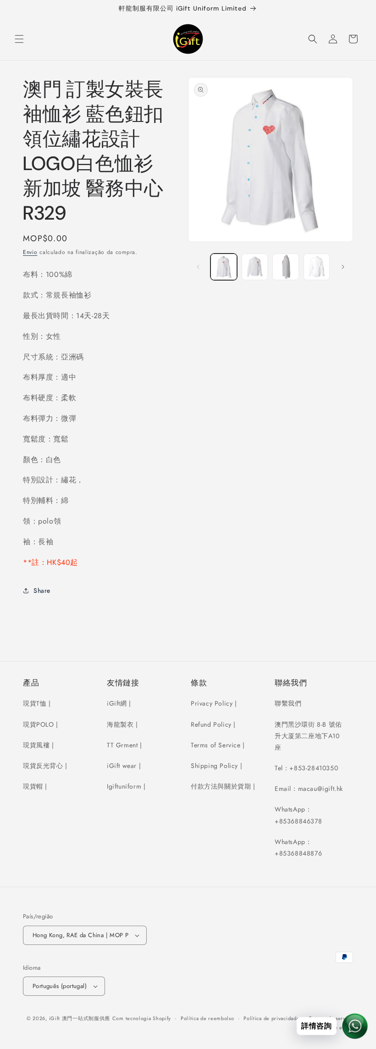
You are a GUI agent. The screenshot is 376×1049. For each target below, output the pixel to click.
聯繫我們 (288, 703)
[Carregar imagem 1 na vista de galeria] (223, 267)
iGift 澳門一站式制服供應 (80, 1018)
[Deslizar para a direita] (343, 267)
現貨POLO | (40, 724)
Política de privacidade (271, 1018)
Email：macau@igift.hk (309, 788)
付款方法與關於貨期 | (223, 786)
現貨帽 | (35, 786)
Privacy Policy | (214, 703)
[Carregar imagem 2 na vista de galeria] (255, 267)
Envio (30, 252)
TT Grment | (124, 745)
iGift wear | (124, 765)
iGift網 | (119, 703)
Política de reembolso (207, 1018)
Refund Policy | (213, 724)
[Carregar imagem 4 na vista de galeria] (317, 267)
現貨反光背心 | (45, 765)
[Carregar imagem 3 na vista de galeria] (285, 267)
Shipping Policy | (216, 765)
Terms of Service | (218, 745)
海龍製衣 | (122, 724)
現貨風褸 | (38, 745)
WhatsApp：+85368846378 (298, 815)
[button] (19, 39)
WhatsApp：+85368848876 (298, 847)
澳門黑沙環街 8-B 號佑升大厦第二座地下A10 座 (308, 736)
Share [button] (41, 590)
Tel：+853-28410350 (306, 768)
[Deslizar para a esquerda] (198, 267)
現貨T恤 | (37, 703)
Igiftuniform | (126, 786)
